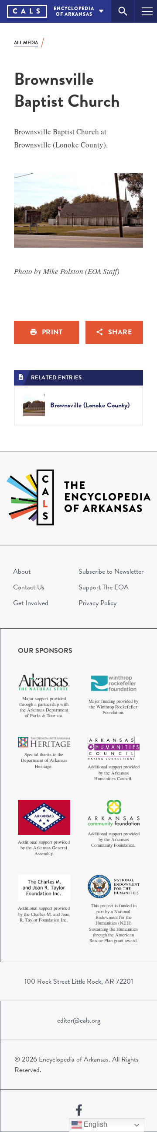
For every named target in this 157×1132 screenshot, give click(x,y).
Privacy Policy (97, 603)
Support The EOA (103, 587)
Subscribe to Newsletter (110, 571)
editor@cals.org (78, 1020)
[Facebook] (79, 1111)
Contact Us (28, 587)
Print (52, 332)
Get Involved (30, 603)
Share (120, 332)
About (22, 571)
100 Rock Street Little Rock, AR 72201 (78, 981)
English (94, 1124)
